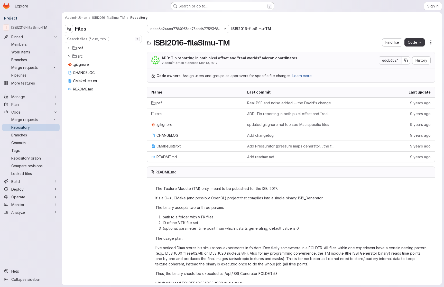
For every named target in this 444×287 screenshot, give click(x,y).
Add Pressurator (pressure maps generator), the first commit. (291, 146)
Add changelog (260, 135)
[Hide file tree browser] (69, 29)
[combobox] (103, 39)
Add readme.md (260, 157)
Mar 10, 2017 (208, 63)
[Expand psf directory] (69, 48)
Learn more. (302, 75)
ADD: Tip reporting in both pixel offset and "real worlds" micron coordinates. (230, 58)
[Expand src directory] (69, 56)
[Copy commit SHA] (406, 60)
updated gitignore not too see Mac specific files (288, 124)
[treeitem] (104, 48)
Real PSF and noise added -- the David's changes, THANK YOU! (291, 103)
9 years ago (420, 103)
